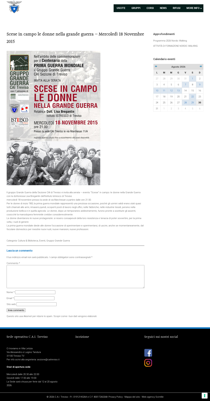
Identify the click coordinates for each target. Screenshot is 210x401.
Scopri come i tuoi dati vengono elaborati (75, 316)
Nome (11, 292)
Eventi (42, 240)
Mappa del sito (132, 396)
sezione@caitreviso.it (48, 359)
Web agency (148, 396)
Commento (13, 263)
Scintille (159, 396)
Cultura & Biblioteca (28, 240)
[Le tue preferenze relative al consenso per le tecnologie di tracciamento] (205, 396)
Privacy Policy (116, 396)
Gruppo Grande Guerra (58, 240)
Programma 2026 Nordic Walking (170, 40)
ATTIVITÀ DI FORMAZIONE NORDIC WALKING (175, 46)
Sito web (11, 304)
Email (10, 298)
